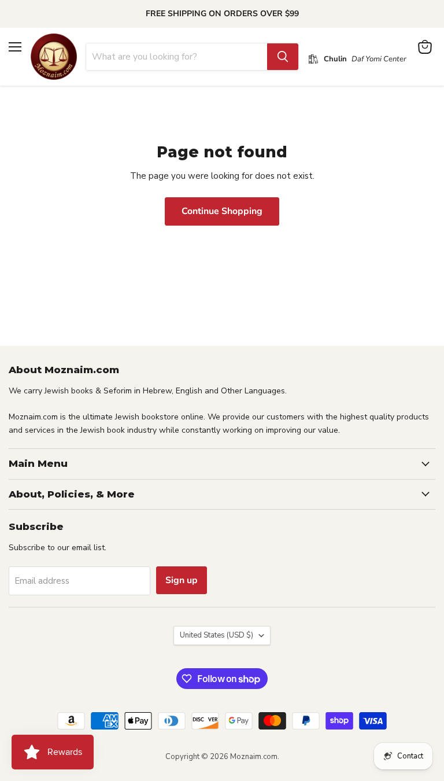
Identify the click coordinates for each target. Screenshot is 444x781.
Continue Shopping (222, 211)
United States (216, 635)
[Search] (282, 56)
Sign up (181, 580)
